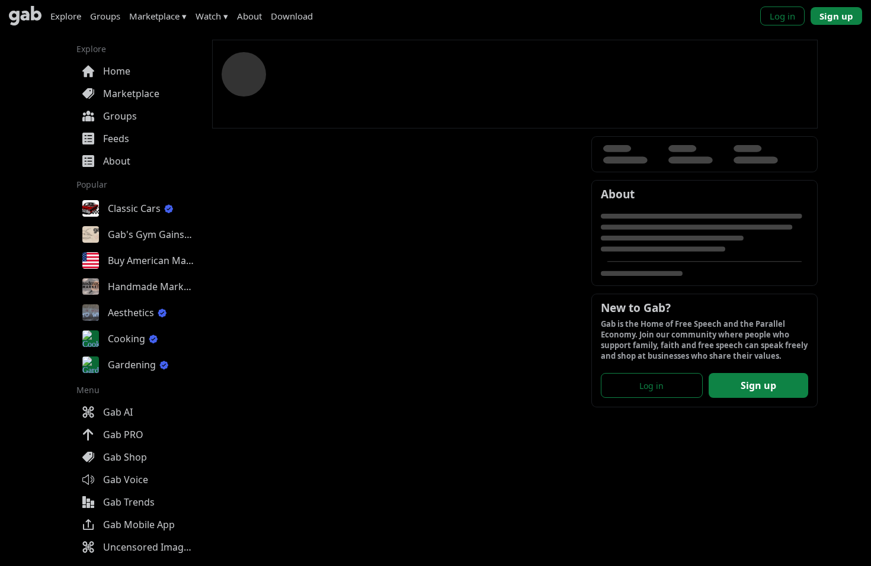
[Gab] (25, 15)
